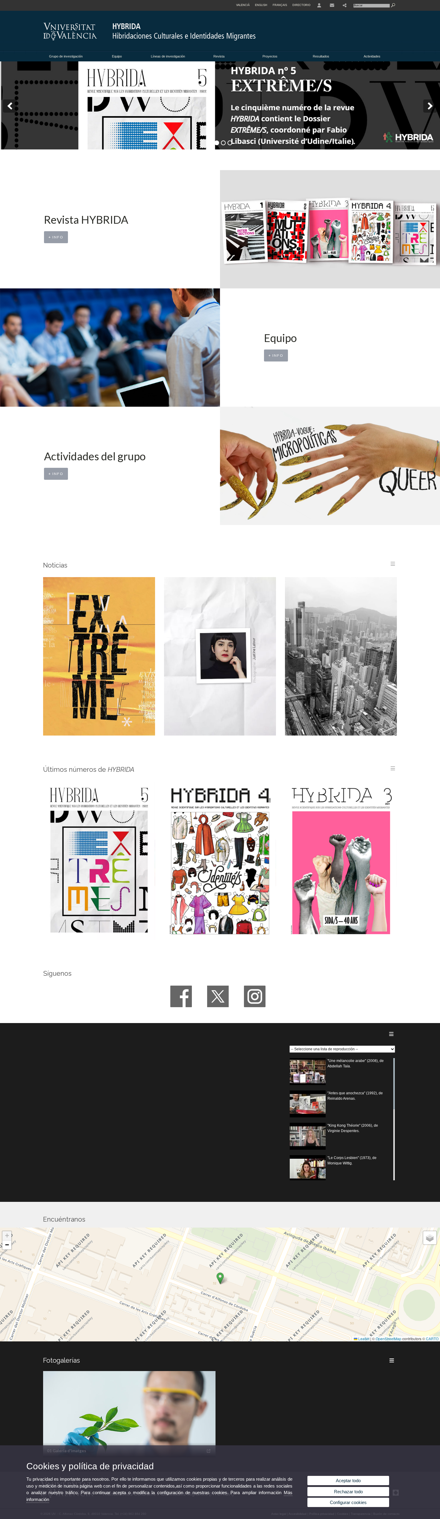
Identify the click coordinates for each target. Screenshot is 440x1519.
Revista (218, 56)
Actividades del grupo (95, 456)
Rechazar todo (348, 1491)
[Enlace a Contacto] (332, 5)
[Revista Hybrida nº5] (220, 105)
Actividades (372, 56)
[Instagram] (254, 996)
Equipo (117, 56)
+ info (55, 237)
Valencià (243, 5)
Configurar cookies (348, 1502)
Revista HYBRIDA (86, 219)
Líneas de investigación (168, 56)
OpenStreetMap (388, 1338)
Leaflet (363, 1338)
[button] (220, 1278)
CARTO (432, 1338)
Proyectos (270, 56)
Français (280, 5)
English (261, 5)
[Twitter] (218, 996)
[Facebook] (181, 996)
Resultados (321, 56)
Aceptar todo (348, 1480)
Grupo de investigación (66, 56)
